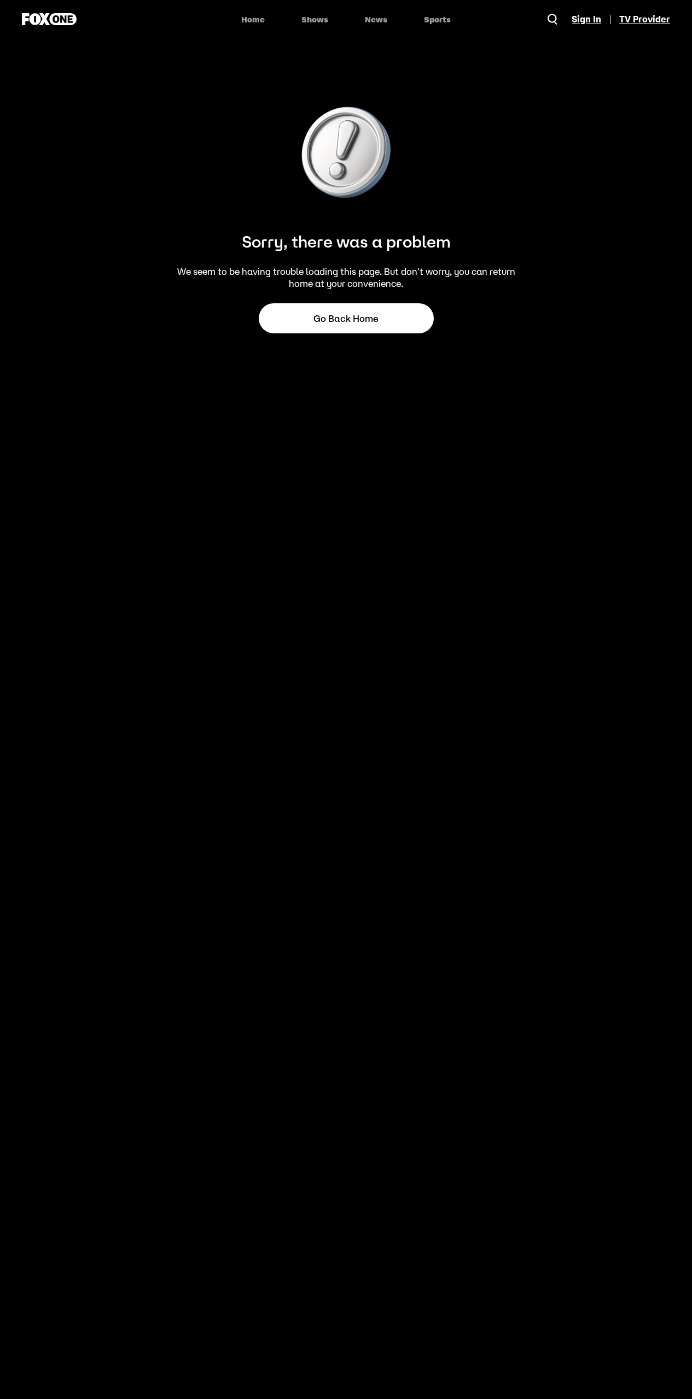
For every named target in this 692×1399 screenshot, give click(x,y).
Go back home (346, 319)
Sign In (586, 19)
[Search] (552, 19)
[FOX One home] (49, 19)
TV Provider (644, 19)
